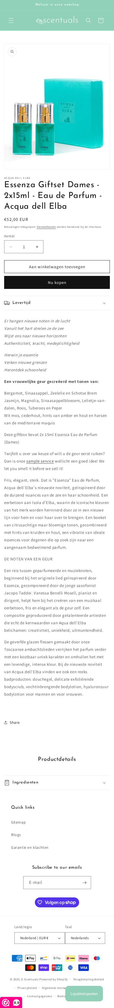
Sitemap (18, 822)
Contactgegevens (39, 996)
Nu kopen (57, 282)
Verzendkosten (46, 227)
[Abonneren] (85, 882)
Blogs (16, 834)
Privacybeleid (27, 988)
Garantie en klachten (30, 847)
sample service (40, 461)
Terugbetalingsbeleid (88, 979)
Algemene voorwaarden (59, 988)
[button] (11, 20)
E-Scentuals (30, 979)
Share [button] (15, 722)
